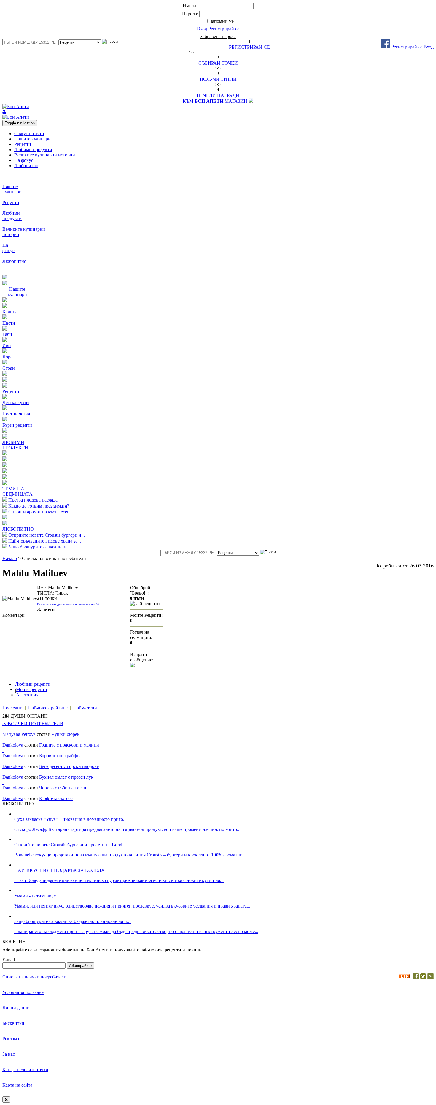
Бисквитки (13, 1023)
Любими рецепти (32, 684)
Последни (12, 707)
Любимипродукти (12, 216)
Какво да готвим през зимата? (38, 505)
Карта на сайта (17, 1084)
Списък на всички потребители (34, 976)
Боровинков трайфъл (60, 755)
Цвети (8, 322)
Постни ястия (16, 413)
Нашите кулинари (32, 138)
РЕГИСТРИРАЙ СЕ (249, 47)
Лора (7, 356)
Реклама (10, 1038)
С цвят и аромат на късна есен (39, 511)
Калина (9, 311)
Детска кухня (15, 402)
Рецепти (22, 144)
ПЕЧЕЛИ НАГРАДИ (218, 95)
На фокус (23, 160)
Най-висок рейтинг (48, 707)
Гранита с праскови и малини (69, 744)
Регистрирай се (223, 28)
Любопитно (26, 165)
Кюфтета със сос (56, 798)
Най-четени (85, 707)
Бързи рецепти (17, 425)
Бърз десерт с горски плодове (69, 766)
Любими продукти (33, 149)
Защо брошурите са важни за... (39, 546)
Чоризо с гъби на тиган (62, 787)
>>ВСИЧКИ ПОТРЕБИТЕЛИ (32, 723)
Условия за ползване (23, 992)
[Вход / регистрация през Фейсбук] (386, 46)
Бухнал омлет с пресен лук (66, 777)
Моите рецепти (31, 689)
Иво (6, 345)
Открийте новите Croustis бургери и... (46, 535)
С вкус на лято (29, 133)
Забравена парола (218, 36)
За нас (8, 1054)
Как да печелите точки (25, 1069)
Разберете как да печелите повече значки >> (68, 604)
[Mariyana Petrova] (3, 728)
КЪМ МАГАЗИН (216, 101)
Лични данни (16, 1007)
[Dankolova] (3, 739)
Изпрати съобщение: (141, 657)
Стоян (8, 368)
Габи (7, 334)
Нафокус (8, 248)
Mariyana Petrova (19, 734)
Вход (202, 28)
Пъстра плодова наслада (33, 499)
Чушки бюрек (65, 734)
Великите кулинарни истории (44, 154)
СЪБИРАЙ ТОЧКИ (218, 63)
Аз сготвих (27, 694)
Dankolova (12, 744)
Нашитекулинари (12, 189)
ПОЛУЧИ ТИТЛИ (218, 79)
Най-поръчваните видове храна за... (44, 540)
